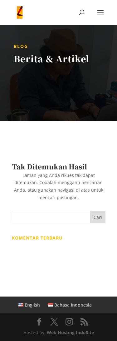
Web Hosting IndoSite (70, 332)
